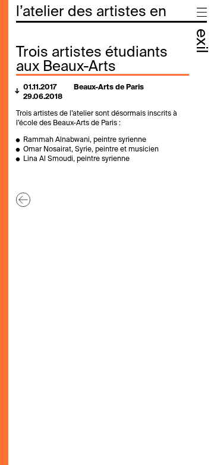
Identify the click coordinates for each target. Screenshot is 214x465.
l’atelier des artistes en (91, 12)
